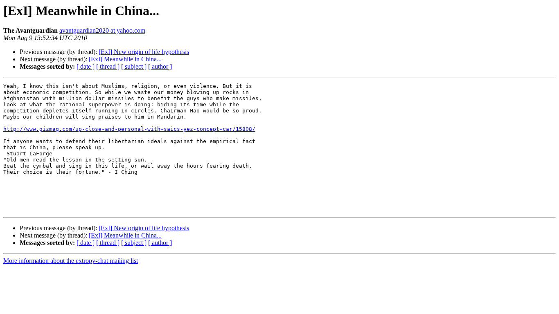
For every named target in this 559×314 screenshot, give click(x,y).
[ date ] (86, 66)
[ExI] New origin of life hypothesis (144, 51)
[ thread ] (107, 66)
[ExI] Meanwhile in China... (125, 59)
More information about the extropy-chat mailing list (70, 260)
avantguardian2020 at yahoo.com (102, 30)
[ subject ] (134, 66)
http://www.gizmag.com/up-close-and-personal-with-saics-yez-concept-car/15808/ (129, 129)
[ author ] (160, 66)
